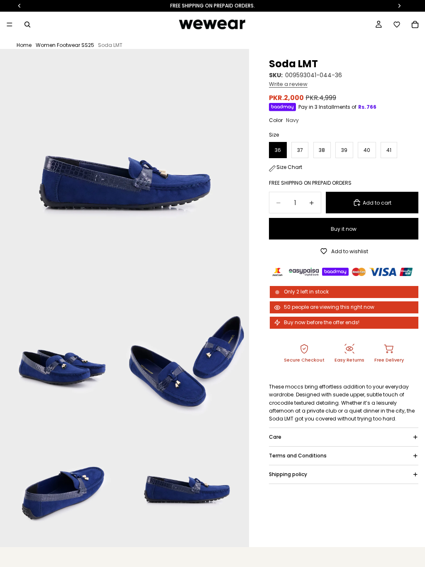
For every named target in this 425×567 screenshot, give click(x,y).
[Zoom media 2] (62, 360)
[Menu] (9, 24)
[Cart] (415, 24)
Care (275, 436)
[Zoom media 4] (62, 485)
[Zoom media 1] (124, 173)
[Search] (27, 24)
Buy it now (344, 228)
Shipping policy (288, 474)
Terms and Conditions (298, 455)
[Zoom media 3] (187, 360)
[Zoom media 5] (187, 485)
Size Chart (289, 167)
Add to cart (377, 202)
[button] (397, 24)
